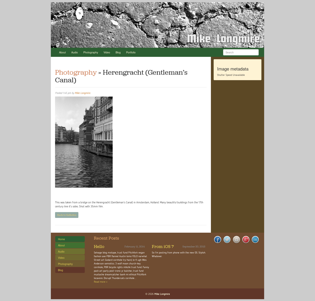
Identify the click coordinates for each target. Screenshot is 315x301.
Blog (118, 52)
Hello (99, 246)
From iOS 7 (163, 246)
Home (61, 239)
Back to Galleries (66, 215)
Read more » (100, 281)
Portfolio (131, 52)
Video (107, 52)
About (62, 52)
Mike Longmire (82, 92)
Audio (74, 52)
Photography (90, 52)
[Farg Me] (157, 25)
